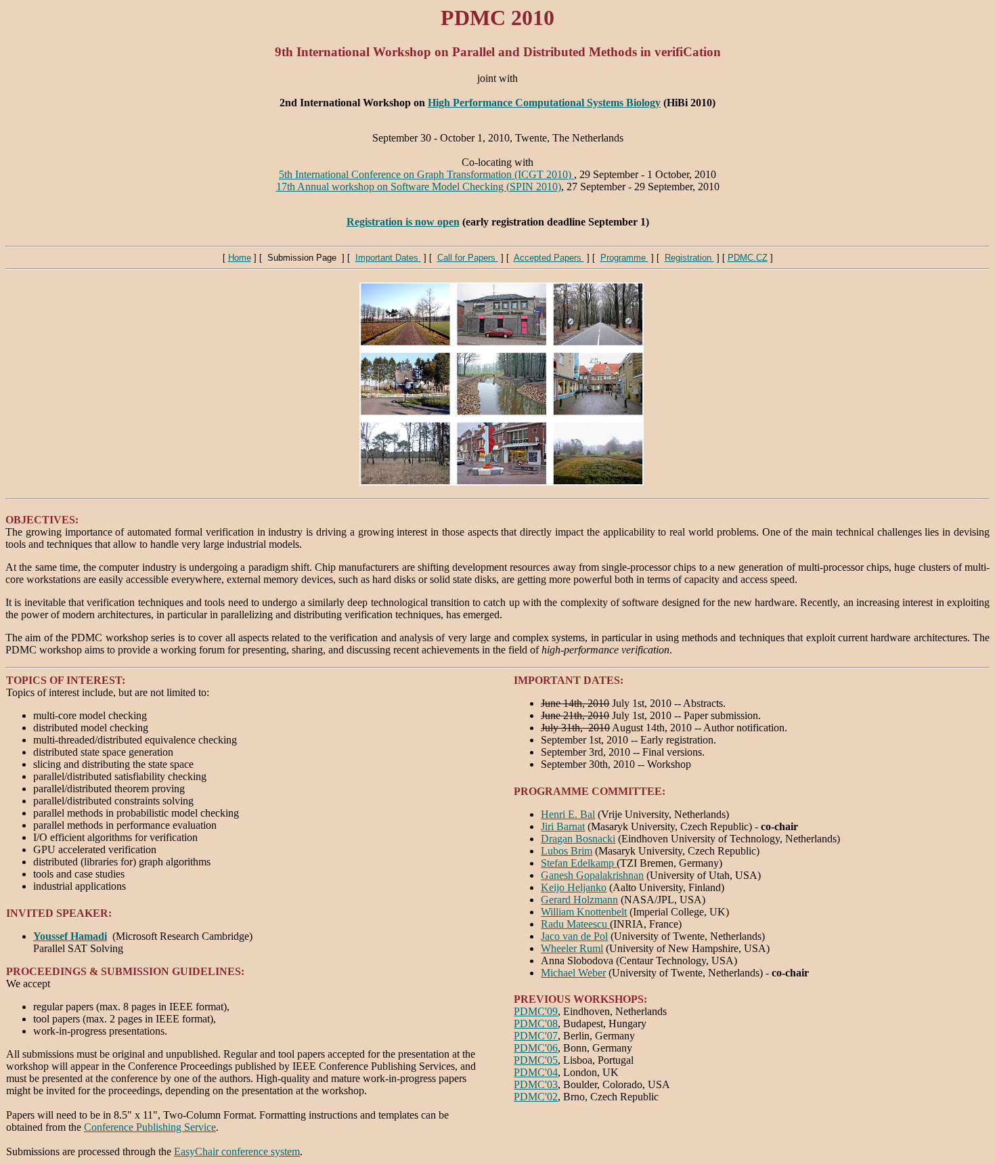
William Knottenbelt (584, 912)
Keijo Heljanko (573, 887)
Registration (689, 258)
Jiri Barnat (563, 826)
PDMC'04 (536, 1072)
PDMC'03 (536, 1084)
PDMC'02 (536, 1096)
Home (239, 258)
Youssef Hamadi (70, 936)
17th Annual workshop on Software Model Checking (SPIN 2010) (418, 186)
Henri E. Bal (568, 814)
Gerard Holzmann (579, 899)
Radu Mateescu (575, 924)
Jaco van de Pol (574, 936)
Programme (624, 258)
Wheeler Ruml (572, 948)
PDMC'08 (536, 1023)
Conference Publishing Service (150, 1127)
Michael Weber (573, 972)
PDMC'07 (536, 1035)
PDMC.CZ (748, 258)
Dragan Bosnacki (578, 838)
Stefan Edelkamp (579, 863)
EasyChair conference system (237, 1151)
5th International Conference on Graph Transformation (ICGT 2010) (426, 174)
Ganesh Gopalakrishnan (592, 875)
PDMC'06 (536, 1048)
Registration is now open (403, 222)
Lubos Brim (566, 851)
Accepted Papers (549, 258)
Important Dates (388, 258)
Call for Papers (467, 258)
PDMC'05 (536, 1060)
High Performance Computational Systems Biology (544, 102)
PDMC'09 (536, 1011)
